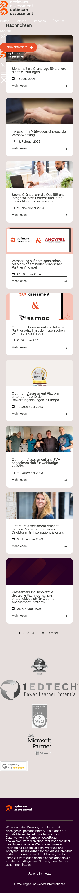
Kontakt (5, 31)
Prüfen (4, 21)
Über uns (58, 21)
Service (21, 21)
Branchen (39, 21)
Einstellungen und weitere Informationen (39, 884)
